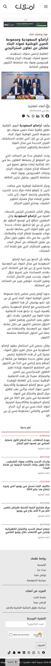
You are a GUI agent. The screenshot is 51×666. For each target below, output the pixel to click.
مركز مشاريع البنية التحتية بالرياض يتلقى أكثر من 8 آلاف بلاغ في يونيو (27, 509)
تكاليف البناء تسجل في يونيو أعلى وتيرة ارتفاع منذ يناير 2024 (26, 488)
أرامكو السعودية (31, 125)
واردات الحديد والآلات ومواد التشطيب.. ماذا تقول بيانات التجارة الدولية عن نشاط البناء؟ (26, 464)
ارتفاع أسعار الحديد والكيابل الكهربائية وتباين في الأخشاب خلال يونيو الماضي (27, 530)
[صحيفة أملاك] (24, 6)
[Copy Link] (28, 116)
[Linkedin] (37, 116)
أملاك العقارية (36, 106)
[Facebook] (47, 116)
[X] (42, 116)
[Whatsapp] (33, 116)
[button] (5, 7)
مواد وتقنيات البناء (38, 34)
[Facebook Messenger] (23, 116)
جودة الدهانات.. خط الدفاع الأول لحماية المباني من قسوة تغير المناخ (27, 442)
